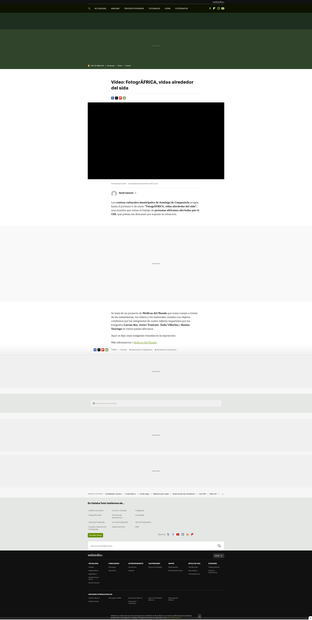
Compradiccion (194, 574)
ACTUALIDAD (100, 8)
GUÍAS (167, 8)
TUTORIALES (154, 8)
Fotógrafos (139, 510)
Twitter (116, 98)
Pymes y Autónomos (212, 571)
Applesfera (92, 574)
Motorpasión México (173, 599)
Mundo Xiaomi (93, 582)
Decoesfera (192, 570)
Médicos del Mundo (145, 342)
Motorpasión (173, 567)
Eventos (123, 349)
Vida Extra (112, 570)
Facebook (210, 8)
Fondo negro (145, 494)
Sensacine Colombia (132, 602)
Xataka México (94, 598)
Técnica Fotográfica (143, 522)
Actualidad (139, 515)
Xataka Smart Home (93, 578)
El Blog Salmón (214, 567)
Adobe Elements (118, 527)
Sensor (128, 65)
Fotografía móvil (94, 515)
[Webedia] (218, 1)
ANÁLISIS (115, 8)
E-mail (124, 98)
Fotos (120, 65)
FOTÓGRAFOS (181, 8)
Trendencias (193, 567)
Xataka (91, 567)
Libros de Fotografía (96, 522)
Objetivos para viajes (161, 494)
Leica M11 (202, 494)
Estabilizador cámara (113, 494)
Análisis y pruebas (95, 510)
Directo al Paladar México (155, 599)
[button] (127, 192)
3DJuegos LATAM (114, 598)
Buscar (219, 546)
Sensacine (132, 567)
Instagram (218, 8)
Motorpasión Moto (175, 570)
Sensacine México (135, 598)
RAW (137, 527)
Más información (174, 617)
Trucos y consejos (119, 510)
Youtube (222, 8)
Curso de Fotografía (120, 522)
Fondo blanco (130, 494)
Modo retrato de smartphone (184, 494)
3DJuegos (112, 567)
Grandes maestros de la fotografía (97, 528)
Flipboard (214, 8)
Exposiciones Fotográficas (141, 349)
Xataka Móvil (93, 570)
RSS (188, 534)
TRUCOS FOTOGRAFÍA (134, 8)
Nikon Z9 (213, 494)
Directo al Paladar (155, 567)
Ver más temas (95, 535)
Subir (217, 556)
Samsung (110, 65)
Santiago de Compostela (166, 349)
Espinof (131, 570)
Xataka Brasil (93, 601)
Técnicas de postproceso (117, 516)
